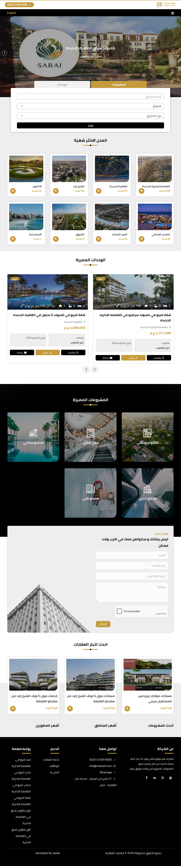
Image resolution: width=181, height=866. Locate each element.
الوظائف (54, 766)
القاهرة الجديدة (159, 321)
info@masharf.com (100, 766)
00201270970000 (17, 4)
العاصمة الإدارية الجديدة (68, 327)
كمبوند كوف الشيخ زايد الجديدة (90, 48)
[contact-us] (5, 859)
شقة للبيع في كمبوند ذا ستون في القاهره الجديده (135, 315)
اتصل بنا (54, 772)
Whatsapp (106, 772)
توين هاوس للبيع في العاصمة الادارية (21, 817)
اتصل (132, 352)
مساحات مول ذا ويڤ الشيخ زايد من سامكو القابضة (91, 698)
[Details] (127, 708)
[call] (5, 843)
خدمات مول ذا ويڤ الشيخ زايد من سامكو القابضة (34, 698)
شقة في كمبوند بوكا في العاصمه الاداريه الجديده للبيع (50, 317)
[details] (141, 191)
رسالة (106, 352)
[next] (4, 53)
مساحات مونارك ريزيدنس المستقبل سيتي (155, 698)
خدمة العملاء (51, 759)
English (11, 12)
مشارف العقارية (114, 853)
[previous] (176, 53)
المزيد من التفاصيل (90, 56)
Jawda (56, 853)
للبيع (100, 279)
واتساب (157, 352)
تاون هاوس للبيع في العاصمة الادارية (21, 836)
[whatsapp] (5, 851)
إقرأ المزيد (166, 707)
